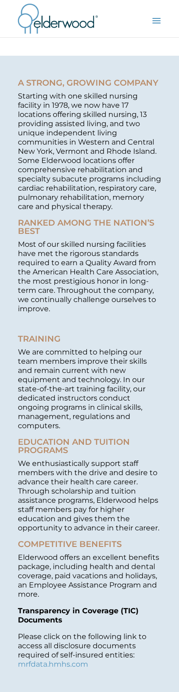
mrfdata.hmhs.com (53, 664)
